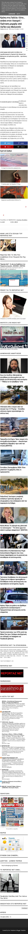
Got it (18, 14)
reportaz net (5, 29)
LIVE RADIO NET (6, 711)
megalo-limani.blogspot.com (10, 757)
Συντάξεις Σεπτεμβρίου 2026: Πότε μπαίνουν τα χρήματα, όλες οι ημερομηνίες (12, 470)
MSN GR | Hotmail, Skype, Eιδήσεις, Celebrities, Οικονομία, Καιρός (11, 787)
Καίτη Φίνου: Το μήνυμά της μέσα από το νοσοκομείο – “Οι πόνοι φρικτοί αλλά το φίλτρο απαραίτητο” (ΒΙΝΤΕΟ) (13, 528)
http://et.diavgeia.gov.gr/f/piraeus (10, 865)
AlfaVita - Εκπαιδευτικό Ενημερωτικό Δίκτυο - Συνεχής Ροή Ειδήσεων (12, 702)
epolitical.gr (5, 769)
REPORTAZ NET (6, 746)
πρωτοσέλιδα (9, 828)
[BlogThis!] (12, 222)
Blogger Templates (21, 930)
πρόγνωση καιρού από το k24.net (12, 851)
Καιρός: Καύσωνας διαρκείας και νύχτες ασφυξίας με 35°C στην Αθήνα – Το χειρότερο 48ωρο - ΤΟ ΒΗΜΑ (13, 737)
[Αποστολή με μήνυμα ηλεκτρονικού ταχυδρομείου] (11, 222)
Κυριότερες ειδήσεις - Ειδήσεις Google (12, 734)
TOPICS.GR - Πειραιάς (7, 722)
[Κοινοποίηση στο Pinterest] (17, 222)
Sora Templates (11, 930)
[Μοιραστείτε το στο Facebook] (15, 222)
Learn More (12, 14)
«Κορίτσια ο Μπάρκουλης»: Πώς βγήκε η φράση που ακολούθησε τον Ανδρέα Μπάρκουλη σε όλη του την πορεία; (13, 725)
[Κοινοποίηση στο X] (14, 222)
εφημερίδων (16, 828)
